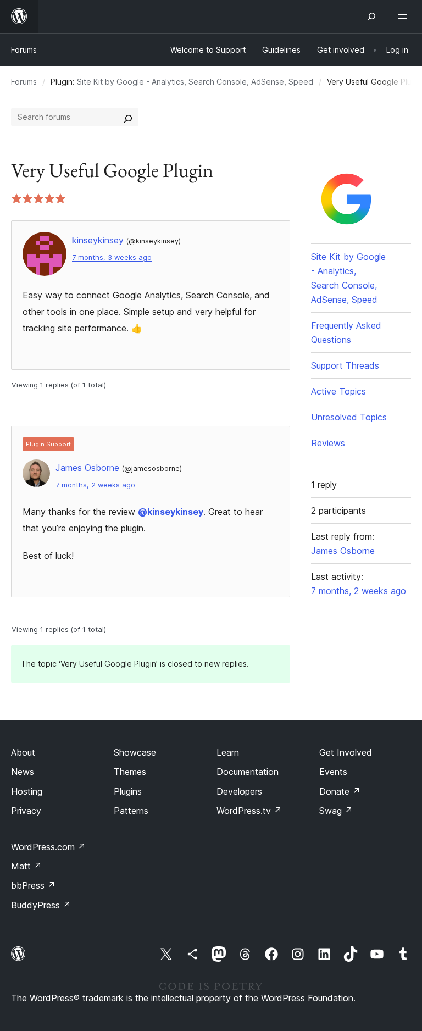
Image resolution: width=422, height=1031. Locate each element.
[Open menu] (404, 16)
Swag (336, 810)
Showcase (135, 752)
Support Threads (345, 365)
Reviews (328, 442)
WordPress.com (48, 846)
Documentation (247, 771)
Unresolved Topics (349, 417)
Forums (24, 49)
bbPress (33, 885)
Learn (227, 752)
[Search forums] (128, 117)
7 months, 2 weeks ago (95, 485)
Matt (26, 866)
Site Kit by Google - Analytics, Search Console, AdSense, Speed (195, 81)
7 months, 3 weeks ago (112, 257)
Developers (239, 791)
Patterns (131, 810)
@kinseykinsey (170, 511)
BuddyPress (41, 905)
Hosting (26, 791)
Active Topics (338, 391)
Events (333, 771)
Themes (130, 771)
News (22, 771)
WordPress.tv (249, 810)
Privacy (26, 810)
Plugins (128, 791)
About (23, 752)
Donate (339, 791)
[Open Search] (371, 16)
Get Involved (345, 752)
